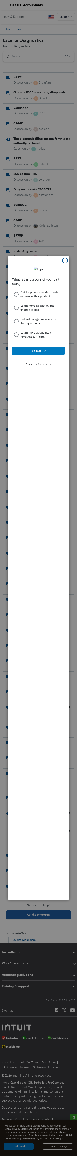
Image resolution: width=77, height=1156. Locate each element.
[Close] (65, 260)
